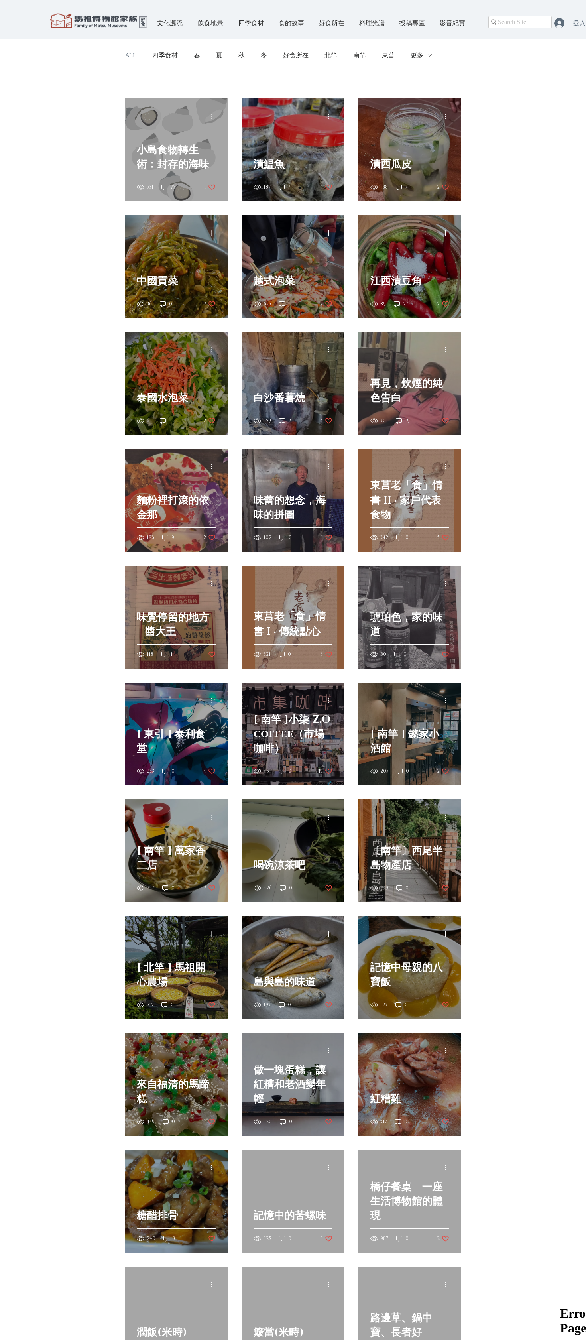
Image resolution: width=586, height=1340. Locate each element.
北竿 (330, 55)
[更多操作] (214, 116)
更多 (417, 55)
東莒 (388, 55)
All (130, 55)
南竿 (359, 55)
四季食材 (165, 55)
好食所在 (296, 55)
